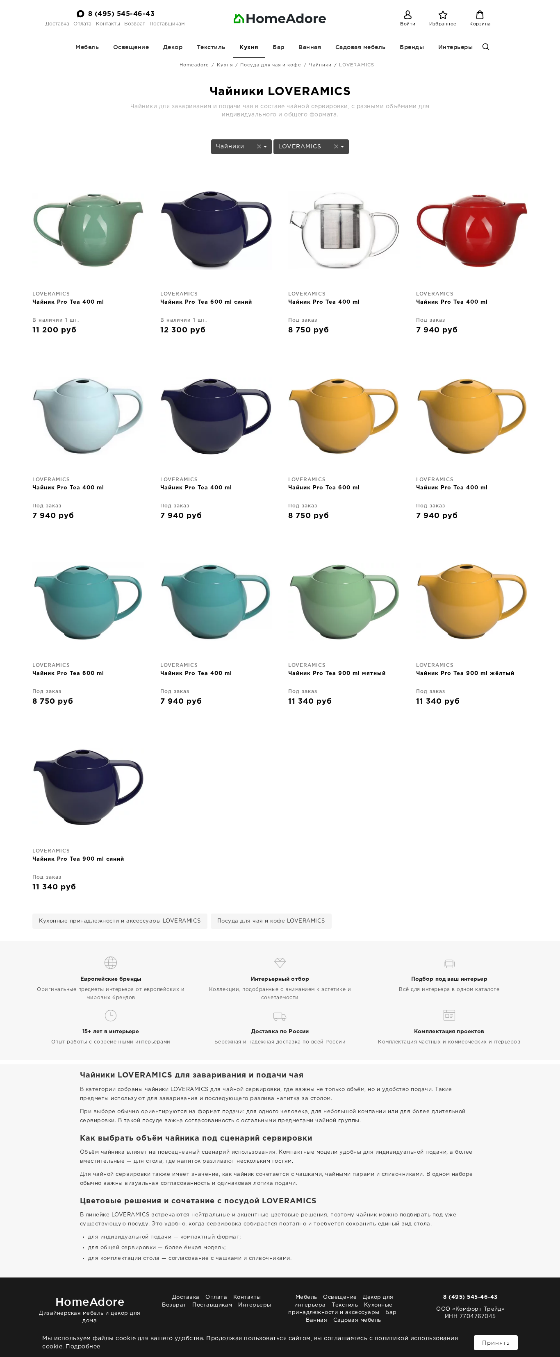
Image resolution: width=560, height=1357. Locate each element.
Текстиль (211, 47)
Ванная (309, 47)
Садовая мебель (360, 47)
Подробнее (83, 1346)
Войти (408, 24)
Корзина (480, 24)
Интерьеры (455, 47)
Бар (279, 47)
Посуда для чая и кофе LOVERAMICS (271, 921)
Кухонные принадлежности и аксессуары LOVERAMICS (120, 921)
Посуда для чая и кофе (270, 65)
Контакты (108, 24)
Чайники (320, 65)
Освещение (131, 47)
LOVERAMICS (300, 146)
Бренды (412, 47)
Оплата (82, 24)
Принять (496, 1342)
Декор (173, 47)
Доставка (57, 24)
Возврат (134, 24)
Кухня (249, 47)
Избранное (443, 24)
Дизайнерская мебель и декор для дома (90, 1309)
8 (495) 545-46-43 (121, 14)
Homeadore (194, 65)
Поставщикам (167, 24)
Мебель (87, 47)
